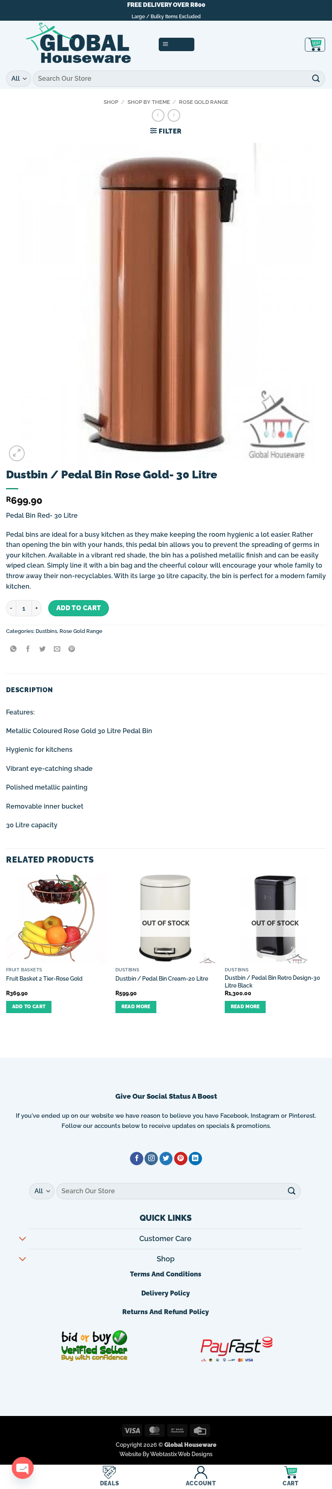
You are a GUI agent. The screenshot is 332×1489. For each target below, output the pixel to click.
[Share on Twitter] (42, 649)
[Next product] (158, 115)
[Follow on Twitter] (166, 1159)
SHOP (111, 102)
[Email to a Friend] (57, 649)
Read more (136, 1006)
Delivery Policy (165, 1293)
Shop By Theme (149, 102)
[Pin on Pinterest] (72, 649)
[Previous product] (174, 115)
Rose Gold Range (203, 102)
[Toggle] (23, 1239)
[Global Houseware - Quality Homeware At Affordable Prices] (79, 45)
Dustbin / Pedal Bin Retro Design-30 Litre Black (272, 981)
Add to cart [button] (29, 1006)
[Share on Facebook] (28, 649)
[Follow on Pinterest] (180, 1159)
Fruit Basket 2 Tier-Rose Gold (44, 978)
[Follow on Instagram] (151, 1159)
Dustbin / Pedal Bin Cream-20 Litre (161, 978)
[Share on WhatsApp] (13, 649)
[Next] (325, 951)
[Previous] (6, 951)
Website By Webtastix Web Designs (166, 1453)
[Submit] (316, 78)
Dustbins (46, 631)
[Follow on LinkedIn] (195, 1159)
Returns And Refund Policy (165, 1312)
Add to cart (78, 608)
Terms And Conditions (165, 1274)
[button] (177, 44)
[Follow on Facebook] (136, 1159)
